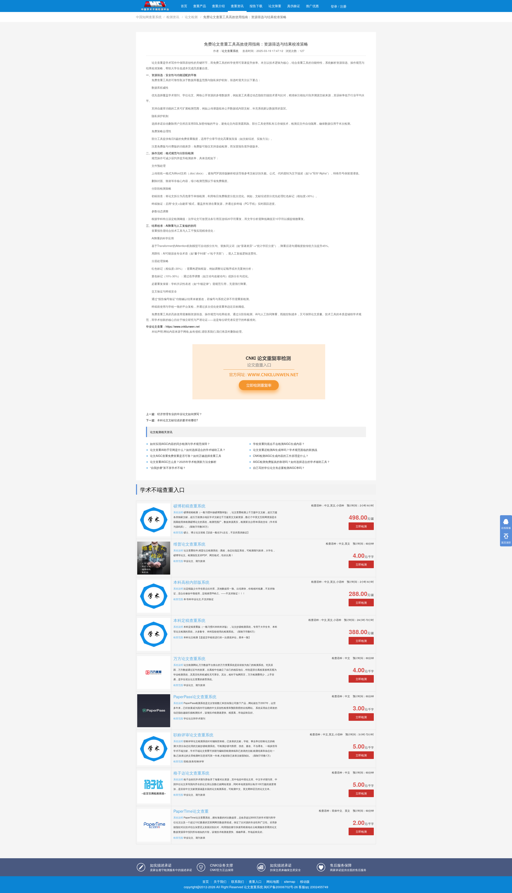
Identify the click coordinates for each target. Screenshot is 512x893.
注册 (343, 6)
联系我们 (237, 881)
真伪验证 (293, 6)
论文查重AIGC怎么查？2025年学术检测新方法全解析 (183, 462)
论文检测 (191, 17)
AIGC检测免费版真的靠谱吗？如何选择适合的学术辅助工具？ (291, 462)
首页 (184, 6)
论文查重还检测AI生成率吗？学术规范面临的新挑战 (285, 450)
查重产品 (199, 6)
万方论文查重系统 (189, 658)
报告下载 (256, 6)
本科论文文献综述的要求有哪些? (177, 420)
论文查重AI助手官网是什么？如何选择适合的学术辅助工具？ (187, 450)
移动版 (305, 881)
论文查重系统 (230, 51)
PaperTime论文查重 (191, 811)
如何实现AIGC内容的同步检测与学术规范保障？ (180, 444)
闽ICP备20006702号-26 (281, 887)
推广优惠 (312, 6)
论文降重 (274, 6)
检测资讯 (173, 17)
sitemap (289, 881)
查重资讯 (237, 6)
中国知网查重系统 (149, 17)
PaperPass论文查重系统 (194, 696)
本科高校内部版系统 (191, 582)
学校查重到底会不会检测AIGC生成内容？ (279, 444)
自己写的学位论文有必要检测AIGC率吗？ (279, 468)
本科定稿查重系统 (189, 620)
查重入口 (255, 881)
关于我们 (220, 881)
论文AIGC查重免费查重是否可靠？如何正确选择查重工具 (185, 456)
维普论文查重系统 (189, 544)
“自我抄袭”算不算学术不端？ (168, 468)
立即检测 (361, 526)
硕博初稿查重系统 (189, 506)
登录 (334, 6)
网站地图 (272, 881)
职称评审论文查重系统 (193, 735)
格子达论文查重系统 (191, 773)
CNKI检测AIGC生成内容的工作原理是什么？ (280, 456)
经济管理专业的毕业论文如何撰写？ (179, 414)
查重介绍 (218, 6)
